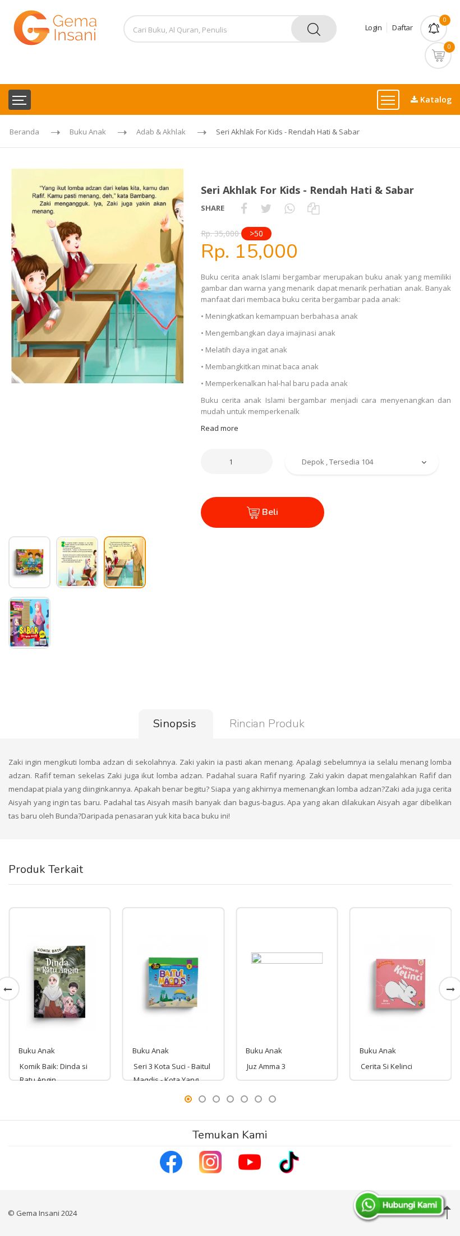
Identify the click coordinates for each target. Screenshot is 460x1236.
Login (373, 27)
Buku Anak (88, 132)
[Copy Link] (313, 208)
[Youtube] (249, 1161)
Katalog (435, 99)
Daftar (402, 27)
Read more (219, 428)
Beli (269, 512)
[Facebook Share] (244, 208)
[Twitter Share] (266, 208)
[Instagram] (210, 1161)
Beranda (24, 132)
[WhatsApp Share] (289, 208)
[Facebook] (171, 1161)
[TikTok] (289, 1161)
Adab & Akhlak (161, 132)
